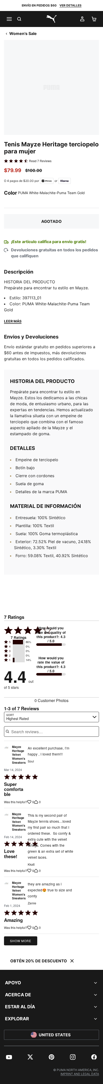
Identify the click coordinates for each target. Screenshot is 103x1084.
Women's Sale (23, 33)
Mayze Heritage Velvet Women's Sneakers (19, 754)
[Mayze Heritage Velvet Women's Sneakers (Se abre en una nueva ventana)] (6, 756)
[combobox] (51, 717)
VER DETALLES (71, 5)
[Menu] (9, 19)
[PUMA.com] (51, 19)
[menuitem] (9, 1057)
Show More (20, 941)
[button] (19, 642)
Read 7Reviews (40, 161)
